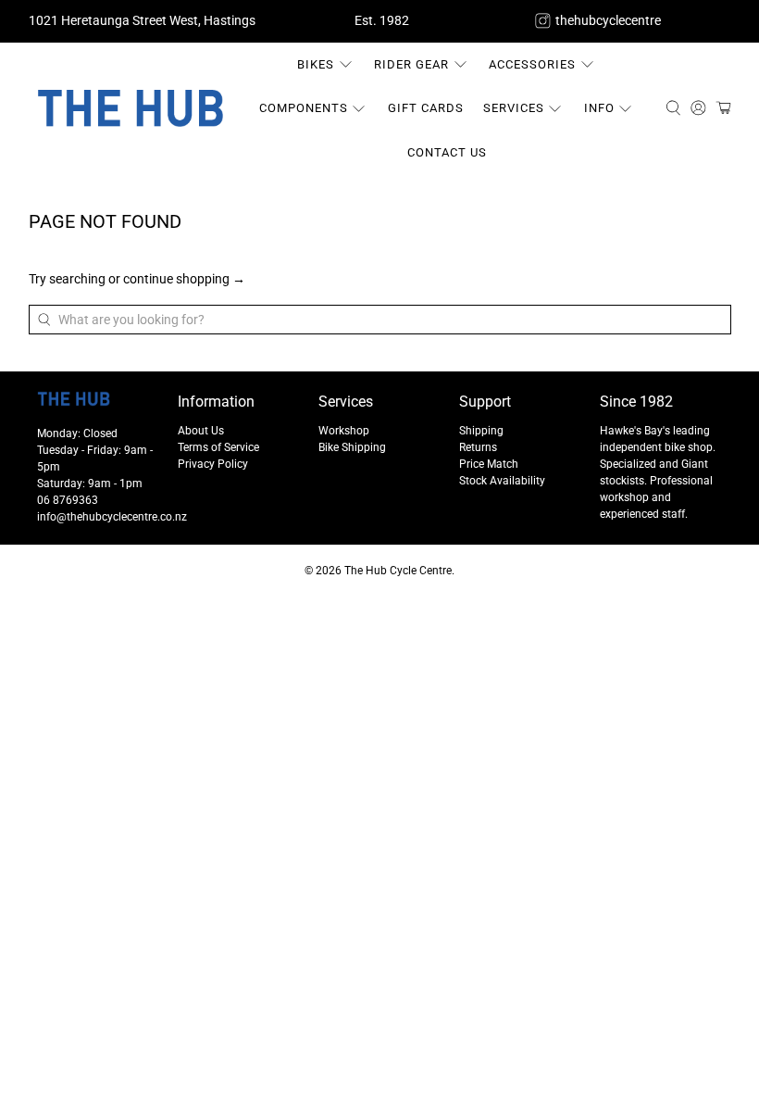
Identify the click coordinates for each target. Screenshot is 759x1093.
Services (513, 108)
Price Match (488, 464)
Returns (478, 447)
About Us (201, 430)
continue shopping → (184, 278)
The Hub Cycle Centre (398, 570)
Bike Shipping (352, 447)
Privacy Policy (213, 464)
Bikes (315, 64)
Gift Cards (426, 108)
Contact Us (447, 152)
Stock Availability (502, 480)
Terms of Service (218, 447)
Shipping (481, 430)
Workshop (343, 430)
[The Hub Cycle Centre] (130, 108)
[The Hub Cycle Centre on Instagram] (543, 21)
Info (599, 108)
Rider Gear (411, 64)
